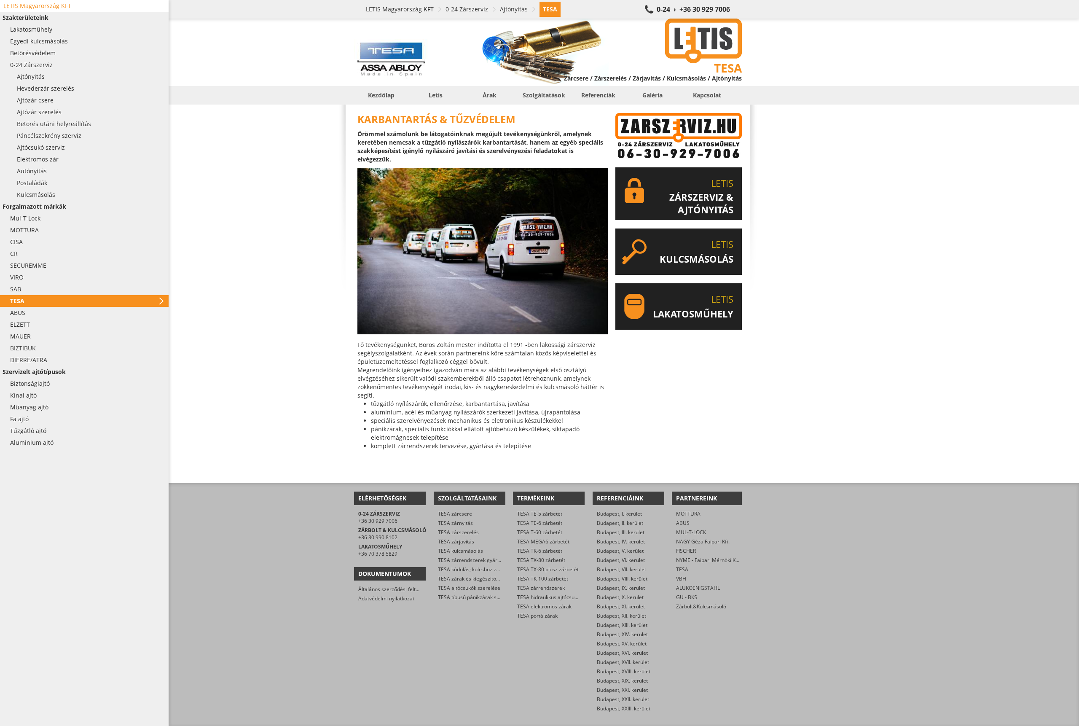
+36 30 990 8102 (377, 537)
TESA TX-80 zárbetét (541, 560)
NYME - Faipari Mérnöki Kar (708, 560)
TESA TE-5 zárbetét (539, 513)
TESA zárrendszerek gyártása (472, 560)
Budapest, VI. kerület (621, 560)
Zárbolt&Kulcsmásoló (701, 606)
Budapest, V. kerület (620, 550)
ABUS (683, 523)
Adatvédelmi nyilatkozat (386, 598)
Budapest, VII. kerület (621, 569)
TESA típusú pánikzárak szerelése (477, 597)
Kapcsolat (707, 95)
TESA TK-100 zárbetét (542, 578)
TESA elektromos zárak (544, 606)
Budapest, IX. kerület (621, 588)
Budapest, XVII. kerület (623, 662)
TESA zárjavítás (456, 541)
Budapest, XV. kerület (622, 643)
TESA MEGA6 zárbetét (543, 541)
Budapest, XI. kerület (621, 606)
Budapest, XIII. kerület (622, 625)
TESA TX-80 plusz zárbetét (548, 569)
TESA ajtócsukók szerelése (469, 588)
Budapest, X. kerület (620, 597)
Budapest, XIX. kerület (622, 680)
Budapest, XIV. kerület (622, 634)
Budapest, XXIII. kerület (623, 708)
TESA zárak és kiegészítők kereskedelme (485, 578)
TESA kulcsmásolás (460, 550)
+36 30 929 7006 (377, 520)
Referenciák (598, 95)
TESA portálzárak (537, 615)
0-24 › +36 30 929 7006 (693, 9)
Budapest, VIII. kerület (622, 578)
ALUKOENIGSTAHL (698, 588)
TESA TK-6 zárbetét (539, 550)
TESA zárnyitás (455, 523)
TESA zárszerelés (458, 532)
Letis (436, 95)
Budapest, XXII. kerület (623, 699)
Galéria (652, 95)
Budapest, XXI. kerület (622, 690)
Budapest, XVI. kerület (622, 652)
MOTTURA (688, 513)
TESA (682, 569)
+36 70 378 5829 (377, 553)
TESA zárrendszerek (541, 588)
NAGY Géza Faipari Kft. (703, 541)
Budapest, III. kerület (620, 532)
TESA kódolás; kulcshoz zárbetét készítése (487, 569)
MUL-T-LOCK (691, 532)
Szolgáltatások (544, 95)
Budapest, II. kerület (620, 523)
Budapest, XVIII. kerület (623, 671)
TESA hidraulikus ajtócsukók (549, 597)
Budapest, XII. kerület (621, 615)
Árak (490, 95)
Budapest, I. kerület (619, 513)
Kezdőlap (381, 95)
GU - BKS (686, 597)
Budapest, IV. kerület (621, 541)
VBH (681, 578)
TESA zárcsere (455, 513)
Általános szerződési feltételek (394, 589)
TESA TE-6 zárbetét (539, 523)
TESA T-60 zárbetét (539, 532)
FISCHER (686, 550)
